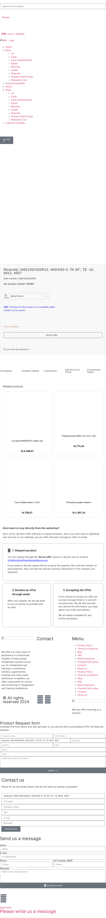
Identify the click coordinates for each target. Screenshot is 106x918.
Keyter (14, 63)
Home (9, 47)
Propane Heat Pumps (22, 76)
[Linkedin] (47, 699)
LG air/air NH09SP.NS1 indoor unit (27, 441)
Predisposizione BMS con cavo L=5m (79, 436)
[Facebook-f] (40, 699)
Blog (80, 652)
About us (82, 668)
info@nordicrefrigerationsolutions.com (28, 560)
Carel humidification (21, 60)
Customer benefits (15, 83)
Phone (3, 860)
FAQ (80, 655)
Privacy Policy (85, 645)
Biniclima (15, 66)
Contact (82, 665)
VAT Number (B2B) (63, 860)
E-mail (3, 853)
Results (6, 17)
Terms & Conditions (88, 648)
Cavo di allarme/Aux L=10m (27, 502)
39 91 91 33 (43, 665)
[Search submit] (3, 12)
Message (4, 868)
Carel (14, 56)
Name (3, 845)
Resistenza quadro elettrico (79, 502)
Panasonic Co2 (19, 80)
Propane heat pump (88, 661)
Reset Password (86, 658)
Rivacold (15, 73)
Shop (8, 50)
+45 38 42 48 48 (46, 648)
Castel (14, 70)
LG (12, 53)
